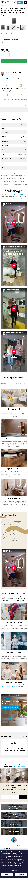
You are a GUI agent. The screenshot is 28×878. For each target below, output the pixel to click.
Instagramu (16, 194)
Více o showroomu (14, 808)
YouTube (10, 194)
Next (26, 736)
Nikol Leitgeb (14, 686)
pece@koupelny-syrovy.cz (15, 78)
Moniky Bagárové (6, 686)
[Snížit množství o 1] (2, 55)
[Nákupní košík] (14, 2)
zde (8, 859)
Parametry (7, 109)
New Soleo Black (22, 154)
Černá (24, 128)
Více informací (8, 33)
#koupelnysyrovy (18, 767)
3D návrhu (17, 521)
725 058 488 (11, 76)
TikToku (22, 194)
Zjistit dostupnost (8, 41)
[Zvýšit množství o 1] (8, 55)
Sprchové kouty (22, 67)
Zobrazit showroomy (10, 707)
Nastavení (14, 870)
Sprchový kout (22, 132)
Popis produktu (14, 109)
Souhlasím (21, 874)
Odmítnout (7, 874)
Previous (24, 736)
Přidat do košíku (14, 61)
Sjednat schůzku (20, 2)
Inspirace (21, 109)
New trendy (8, 67)
